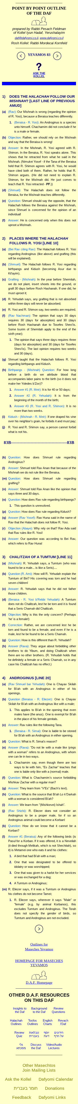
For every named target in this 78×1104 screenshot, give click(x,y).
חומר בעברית (26, 1088)
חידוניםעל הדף (59, 1034)
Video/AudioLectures (54, 1046)
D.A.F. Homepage (39, 983)
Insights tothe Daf (19, 1010)
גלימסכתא (21, 1046)
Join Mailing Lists (39, 1070)
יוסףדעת (46, 1034)
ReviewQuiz (19, 1034)
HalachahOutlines (16, 1022)
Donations (54, 1088)
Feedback (21, 1097)
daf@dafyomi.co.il (26, 38)
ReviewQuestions (58, 1010)
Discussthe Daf (36, 1046)
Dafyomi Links (52, 1097)
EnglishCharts (47, 1022)
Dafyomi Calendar (56, 1079)
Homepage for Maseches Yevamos (39, 963)
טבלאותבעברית (34, 1034)
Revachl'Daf (63, 1022)
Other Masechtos (39, 1065)
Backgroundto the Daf (39, 1010)
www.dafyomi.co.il (51, 38)
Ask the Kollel (18, 1079)
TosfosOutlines (32, 1022)
